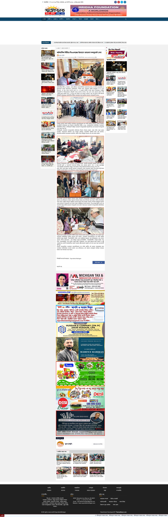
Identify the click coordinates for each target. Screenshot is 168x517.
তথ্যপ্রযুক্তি (86, 19)
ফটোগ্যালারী (103, 501)
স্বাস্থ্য (105, 490)
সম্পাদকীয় (118, 490)
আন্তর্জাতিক (68, 19)
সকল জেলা (115, 504)
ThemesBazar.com (121, 512)
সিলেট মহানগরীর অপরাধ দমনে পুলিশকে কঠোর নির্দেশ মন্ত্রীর (122, 117)
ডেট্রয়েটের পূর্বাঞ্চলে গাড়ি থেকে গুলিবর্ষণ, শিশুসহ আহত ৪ (84, 42)
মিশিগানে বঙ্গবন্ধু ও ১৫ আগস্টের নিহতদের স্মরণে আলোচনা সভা (62, 477)
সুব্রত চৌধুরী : (62, 55)
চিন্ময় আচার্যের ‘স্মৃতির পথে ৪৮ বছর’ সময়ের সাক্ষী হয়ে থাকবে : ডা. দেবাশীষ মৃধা (47, 164)
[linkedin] (122, 2)
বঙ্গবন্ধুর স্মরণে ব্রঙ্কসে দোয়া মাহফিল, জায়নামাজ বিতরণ (95, 462)
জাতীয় (49, 19)
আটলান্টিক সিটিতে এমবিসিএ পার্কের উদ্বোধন (121, 106)
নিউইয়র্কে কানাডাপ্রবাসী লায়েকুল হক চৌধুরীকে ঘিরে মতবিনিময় (80, 462)
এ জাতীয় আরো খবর (61, 451)
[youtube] (125, 2)
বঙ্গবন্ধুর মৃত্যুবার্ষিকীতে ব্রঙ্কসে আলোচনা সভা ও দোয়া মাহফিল (96, 476)
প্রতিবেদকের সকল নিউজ (97, 444)
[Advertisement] (84, 31)
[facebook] (115, 2)
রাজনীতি (61, 19)
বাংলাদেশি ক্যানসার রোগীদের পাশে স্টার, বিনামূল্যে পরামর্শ (48, 118)
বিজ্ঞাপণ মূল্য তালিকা (105, 504)
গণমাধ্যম (77, 490)
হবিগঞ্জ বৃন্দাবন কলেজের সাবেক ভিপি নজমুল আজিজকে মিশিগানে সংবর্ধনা (63, 463)
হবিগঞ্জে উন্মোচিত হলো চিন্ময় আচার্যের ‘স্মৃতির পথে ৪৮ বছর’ (47, 59)
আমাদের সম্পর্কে (104, 498)
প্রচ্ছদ (44, 19)
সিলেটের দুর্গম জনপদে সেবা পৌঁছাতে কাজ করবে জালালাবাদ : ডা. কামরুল (111, 128)
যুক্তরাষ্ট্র (55, 19)
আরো (97, 19)
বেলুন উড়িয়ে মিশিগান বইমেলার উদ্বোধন (46, 152)
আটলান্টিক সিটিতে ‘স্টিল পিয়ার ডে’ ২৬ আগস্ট (110, 106)
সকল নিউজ (122, 501)
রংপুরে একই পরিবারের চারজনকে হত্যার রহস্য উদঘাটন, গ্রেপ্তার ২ (46, 106)
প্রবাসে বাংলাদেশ (65, 48)
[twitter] (118, 2)
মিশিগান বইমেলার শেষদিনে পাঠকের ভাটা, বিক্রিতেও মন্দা (59, 42)
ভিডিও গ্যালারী (114, 498)
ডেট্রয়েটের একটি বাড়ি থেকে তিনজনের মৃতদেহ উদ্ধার (107, 42)
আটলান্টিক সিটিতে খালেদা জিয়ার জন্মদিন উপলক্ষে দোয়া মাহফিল (80, 476)
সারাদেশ (92, 19)
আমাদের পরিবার (113, 501)
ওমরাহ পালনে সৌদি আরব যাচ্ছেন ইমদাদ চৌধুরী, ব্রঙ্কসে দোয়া (122, 128)
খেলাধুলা (74, 19)
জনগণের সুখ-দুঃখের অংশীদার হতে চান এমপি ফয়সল (48, 129)
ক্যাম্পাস (63, 490)
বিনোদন (80, 19)
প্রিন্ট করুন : (98, 262)
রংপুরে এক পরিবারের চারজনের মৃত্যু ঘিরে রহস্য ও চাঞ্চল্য (111, 117)
